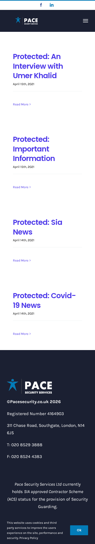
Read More (20, 104)
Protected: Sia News (37, 227)
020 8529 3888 (26, 444)
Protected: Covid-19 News (44, 300)
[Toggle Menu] (86, 20)
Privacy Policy (28, 538)
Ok (79, 530)
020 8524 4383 (26, 456)
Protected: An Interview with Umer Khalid (38, 66)
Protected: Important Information (34, 148)
